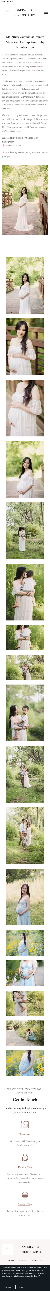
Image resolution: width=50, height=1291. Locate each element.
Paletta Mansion (37, 66)
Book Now (37, 1260)
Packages (23, 1260)
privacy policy (7, 1273)
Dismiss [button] (8, 1287)
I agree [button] (20, 1287)
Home (11, 1260)
